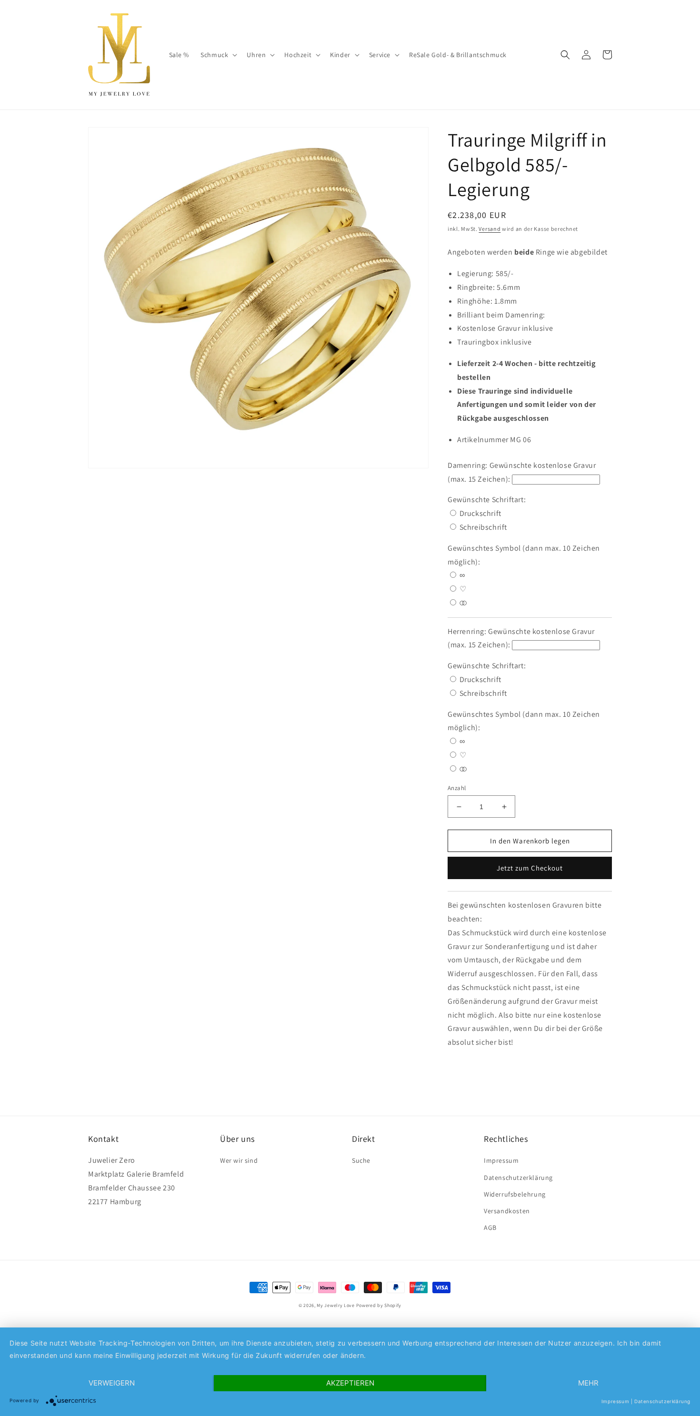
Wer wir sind (239, 1160)
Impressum (501, 1160)
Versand (489, 228)
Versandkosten (507, 1211)
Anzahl (457, 788)
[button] (218, 55)
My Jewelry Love (336, 1305)
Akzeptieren (350, 1382)
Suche (361, 1160)
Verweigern (112, 1382)
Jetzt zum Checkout (530, 867)
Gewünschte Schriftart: (488, 500)
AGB (490, 1227)
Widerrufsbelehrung (515, 1194)
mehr (588, 1382)
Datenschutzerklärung (518, 1177)
